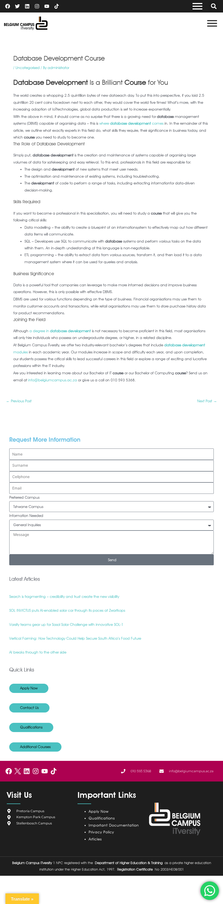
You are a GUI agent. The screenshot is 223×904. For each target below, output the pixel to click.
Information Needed (26, 515)
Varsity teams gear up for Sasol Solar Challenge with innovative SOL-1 (66, 624)
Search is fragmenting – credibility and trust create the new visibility (64, 596)
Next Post (207, 401)
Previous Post (19, 401)
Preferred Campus (24, 497)
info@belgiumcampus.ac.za (52, 380)
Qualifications (31, 727)
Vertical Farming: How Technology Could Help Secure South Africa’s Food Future (75, 638)
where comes (131, 123)
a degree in (60, 331)
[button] (214, 6)
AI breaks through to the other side (37, 652)
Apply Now (29, 688)
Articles (95, 839)
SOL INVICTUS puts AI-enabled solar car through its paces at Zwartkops (67, 610)
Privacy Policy (102, 832)
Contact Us (29, 707)
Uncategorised (28, 67)
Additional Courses (35, 747)
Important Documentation (114, 825)
